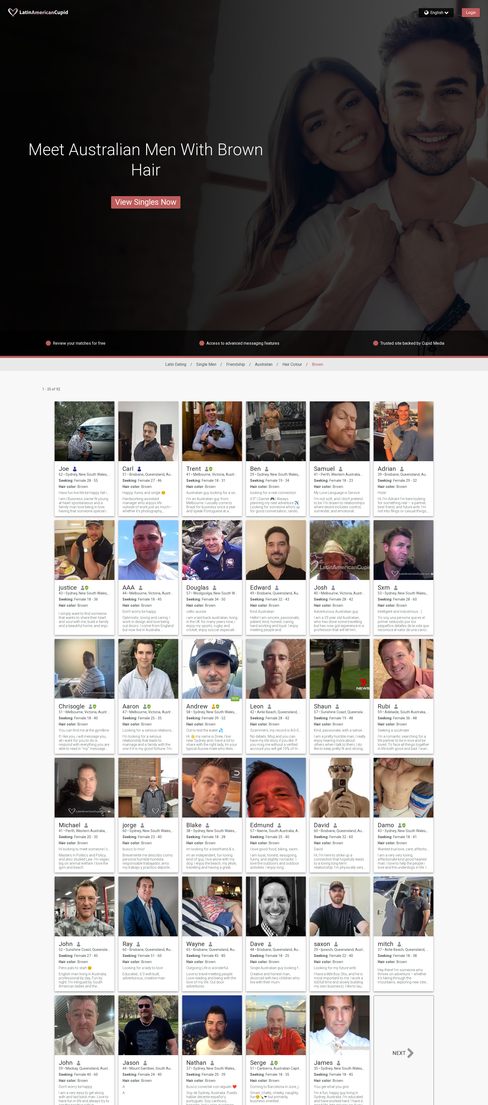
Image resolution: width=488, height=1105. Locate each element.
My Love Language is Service (337, 493)
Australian (263, 364)
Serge (258, 1062)
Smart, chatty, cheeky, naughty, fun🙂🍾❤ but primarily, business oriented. (274, 1097)
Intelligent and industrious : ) (400, 611)
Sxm (384, 587)
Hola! (382, 493)
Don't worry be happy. (140, 611)
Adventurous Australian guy (336, 611)
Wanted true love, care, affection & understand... (403, 849)
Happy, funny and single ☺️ (144, 493)
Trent (193, 468)
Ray (127, 944)
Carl (128, 468)
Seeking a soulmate (393, 730)
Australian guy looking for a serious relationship (212, 493)
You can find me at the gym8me (84, 730)
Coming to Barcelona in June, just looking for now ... (276, 1087)
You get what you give (331, 1087)
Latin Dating (175, 364)
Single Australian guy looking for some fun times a (276, 968)
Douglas (197, 587)
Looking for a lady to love (143, 968)
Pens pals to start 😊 (75, 968)
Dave (257, 944)
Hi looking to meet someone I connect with (84, 849)
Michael (69, 825)
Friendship (235, 364)
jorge (129, 825)
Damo (386, 825)
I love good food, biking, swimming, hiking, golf (276, 849)
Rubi (384, 706)
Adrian (387, 468)
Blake (194, 825)
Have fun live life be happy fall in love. (84, 493)
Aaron (131, 706)
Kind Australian (262, 611)
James (323, 1062)
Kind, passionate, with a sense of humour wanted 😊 (339, 730)
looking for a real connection (273, 493)
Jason (131, 1062)
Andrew (197, 706)
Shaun (322, 706)
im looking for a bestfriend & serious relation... (212, 849)
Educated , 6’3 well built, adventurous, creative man (144, 976)
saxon (322, 944)
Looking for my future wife (335, 968)
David (321, 825)
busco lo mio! (134, 849)
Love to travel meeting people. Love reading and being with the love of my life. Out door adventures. (211, 980)
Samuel (324, 468)
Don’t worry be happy (75, 1087)
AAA (129, 587)
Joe (64, 468)
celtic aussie (196, 611)
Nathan (196, 1062)
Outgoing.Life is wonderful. (207, 968)
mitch (385, 944)
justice (68, 587)
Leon (257, 706)
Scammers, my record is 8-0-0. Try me (276, 730)
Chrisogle (72, 706)
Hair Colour (292, 364)
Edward (260, 587)
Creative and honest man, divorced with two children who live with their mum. (275, 978)
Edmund (261, 825)
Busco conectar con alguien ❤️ (211, 1087)
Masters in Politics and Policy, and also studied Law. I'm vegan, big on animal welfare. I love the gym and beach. (84, 861)
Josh (320, 587)
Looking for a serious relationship (148, 730)
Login (471, 12)
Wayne (195, 944)
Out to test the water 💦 (204, 730)
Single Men (206, 364)
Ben (255, 468)
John (66, 944)
